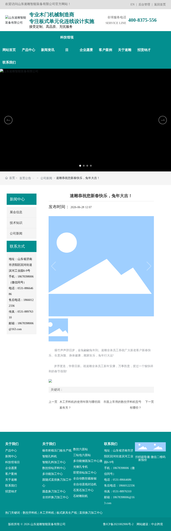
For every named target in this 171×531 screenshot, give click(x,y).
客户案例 (11, 473)
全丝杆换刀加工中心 (55, 497)
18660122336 (127, 485)
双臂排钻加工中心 (85, 472)
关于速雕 (11, 479)
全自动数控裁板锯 (85, 478)
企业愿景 (11, 468)
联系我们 (11, 485)
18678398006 (26, 276)
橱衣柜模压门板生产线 (57, 450)
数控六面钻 (80, 449)
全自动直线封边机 (85, 484)
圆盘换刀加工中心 (54, 491)
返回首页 (160, 4)
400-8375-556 (142, 20)
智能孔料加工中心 (54, 462)
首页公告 (25, 178)
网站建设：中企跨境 (150, 524)
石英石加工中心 (83, 490)
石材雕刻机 (80, 496)
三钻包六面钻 (82, 455)
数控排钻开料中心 (54, 468)
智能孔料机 (49, 456)
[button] (80, 166)
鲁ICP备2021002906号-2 (118, 524)
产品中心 (11, 450)
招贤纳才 (11, 491)
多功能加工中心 (52, 473)
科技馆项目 (12, 462)
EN (133, 4)
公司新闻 (46, 178)
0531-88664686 (122, 479)
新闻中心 (11, 456)
